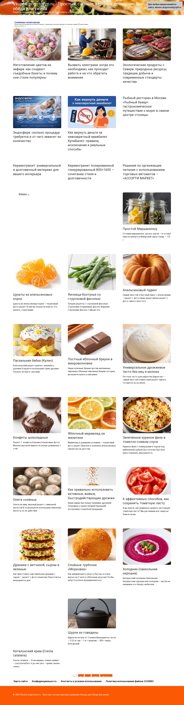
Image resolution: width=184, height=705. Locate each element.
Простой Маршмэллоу (140, 229)
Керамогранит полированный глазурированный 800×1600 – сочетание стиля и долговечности (91, 172)
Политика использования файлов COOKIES (130, 681)
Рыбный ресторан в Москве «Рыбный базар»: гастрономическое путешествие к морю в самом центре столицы (146, 106)
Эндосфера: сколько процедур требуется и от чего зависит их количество (37, 137)
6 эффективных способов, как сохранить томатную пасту (146, 501)
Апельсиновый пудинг (140, 290)
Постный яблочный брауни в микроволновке (90, 361)
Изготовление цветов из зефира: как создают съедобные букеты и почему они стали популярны (35, 71)
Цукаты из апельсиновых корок (32, 297)
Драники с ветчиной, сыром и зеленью (36, 567)
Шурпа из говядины (83, 633)
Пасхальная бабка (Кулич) (33, 360)
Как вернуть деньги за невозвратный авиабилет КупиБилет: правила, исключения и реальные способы (87, 141)
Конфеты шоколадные (30, 437)
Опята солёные (25, 499)
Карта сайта (21, 681)
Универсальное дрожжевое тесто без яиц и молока (144, 369)
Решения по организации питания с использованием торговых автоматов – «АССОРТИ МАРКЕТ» (144, 172)
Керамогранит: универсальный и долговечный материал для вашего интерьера (37, 170)
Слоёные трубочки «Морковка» (82, 567)
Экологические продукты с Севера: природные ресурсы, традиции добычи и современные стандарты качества (145, 73)
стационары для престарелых (55, 24)
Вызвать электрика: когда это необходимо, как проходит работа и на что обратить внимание (91, 71)
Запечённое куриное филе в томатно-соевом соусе (144, 440)
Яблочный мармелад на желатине (86, 435)
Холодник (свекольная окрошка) (140, 571)
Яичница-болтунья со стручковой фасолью (84, 297)
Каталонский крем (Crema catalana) (33, 653)
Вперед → (24, 194)
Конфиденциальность (44, 681)
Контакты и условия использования (81, 681)
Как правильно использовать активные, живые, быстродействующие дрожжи (91, 494)
